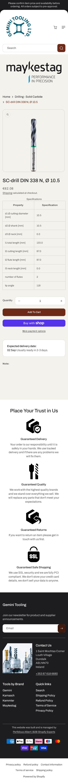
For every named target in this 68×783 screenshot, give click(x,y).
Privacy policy (13, 764)
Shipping (7, 193)
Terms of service (24, 770)
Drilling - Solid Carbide (29, 96)
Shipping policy (44, 770)
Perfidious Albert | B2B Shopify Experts (34, 732)
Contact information (51, 764)
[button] (61, 27)
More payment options (34, 331)
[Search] (61, 48)
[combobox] (34, 48)
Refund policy (30, 764)
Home (6, 96)
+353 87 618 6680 (47, 673)
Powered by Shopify (34, 776)
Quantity (7, 300)
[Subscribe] (61, 628)
